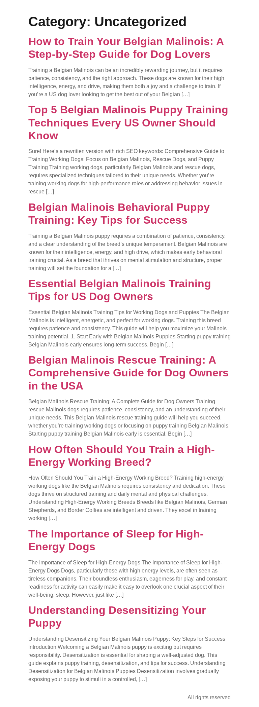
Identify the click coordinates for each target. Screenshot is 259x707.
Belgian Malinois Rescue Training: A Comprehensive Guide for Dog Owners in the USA (128, 373)
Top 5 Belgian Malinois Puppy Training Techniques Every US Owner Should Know (128, 123)
